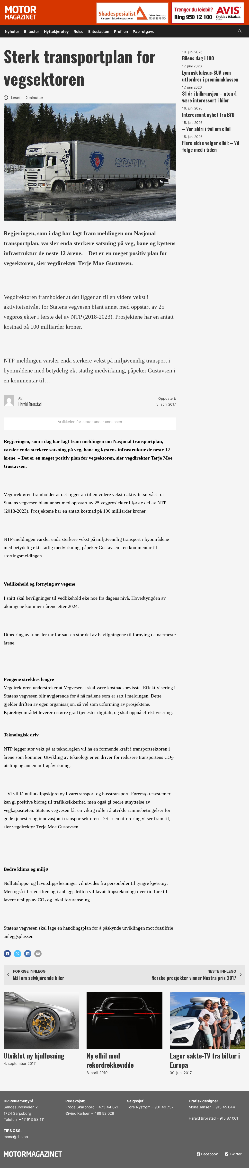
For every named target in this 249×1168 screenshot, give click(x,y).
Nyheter (12, 31)
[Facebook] (7, 953)
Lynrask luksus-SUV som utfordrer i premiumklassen (210, 76)
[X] (17, 953)
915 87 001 (229, 1118)
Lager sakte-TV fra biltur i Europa (205, 1060)
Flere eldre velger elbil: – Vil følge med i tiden (210, 146)
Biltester (31, 31)
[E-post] (38, 953)
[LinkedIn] (27, 953)
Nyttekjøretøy (56, 31)
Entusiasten (98, 31)
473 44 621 (108, 1107)
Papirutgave (143, 31)
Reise (78, 31)
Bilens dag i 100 (198, 58)
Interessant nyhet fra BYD (208, 114)
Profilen (121, 31)
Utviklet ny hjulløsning (34, 1055)
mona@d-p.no (16, 1136)
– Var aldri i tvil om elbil (206, 128)
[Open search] (240, 31)
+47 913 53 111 (32, 1119)
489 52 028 (104, 1113)
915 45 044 (225, 1107)
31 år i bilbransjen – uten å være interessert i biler (209, 97)
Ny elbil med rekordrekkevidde (110, 1060)
